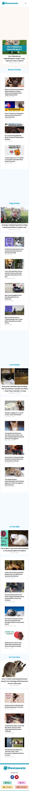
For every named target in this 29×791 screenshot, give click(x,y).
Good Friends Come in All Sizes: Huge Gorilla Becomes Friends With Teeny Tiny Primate (14, 597)
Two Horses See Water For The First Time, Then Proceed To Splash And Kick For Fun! (14, 752)
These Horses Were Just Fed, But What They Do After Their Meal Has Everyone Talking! (14, 728)
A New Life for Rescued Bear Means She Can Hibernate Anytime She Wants (14, 574)
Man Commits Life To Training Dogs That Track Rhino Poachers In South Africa (13, 320)
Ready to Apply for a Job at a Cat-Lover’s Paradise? (14, 414)
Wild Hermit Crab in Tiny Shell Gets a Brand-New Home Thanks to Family (13, 644)
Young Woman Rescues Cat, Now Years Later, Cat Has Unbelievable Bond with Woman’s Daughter (14, 436)
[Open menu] (25, 3)
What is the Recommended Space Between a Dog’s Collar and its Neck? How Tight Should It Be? (14, 92)
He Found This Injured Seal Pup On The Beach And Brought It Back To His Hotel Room (14, 621)
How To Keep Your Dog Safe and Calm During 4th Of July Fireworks (14, 115)
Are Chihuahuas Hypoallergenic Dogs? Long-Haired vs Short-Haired (14, 58)
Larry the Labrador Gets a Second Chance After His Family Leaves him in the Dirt (13, 274)
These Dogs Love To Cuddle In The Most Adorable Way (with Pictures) (14, 159)
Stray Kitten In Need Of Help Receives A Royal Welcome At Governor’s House (14, 459)
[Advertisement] (14, 23)
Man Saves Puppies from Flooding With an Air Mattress (13, 297)
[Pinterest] (17, 777)
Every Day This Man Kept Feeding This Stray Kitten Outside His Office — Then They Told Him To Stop (14, 388)
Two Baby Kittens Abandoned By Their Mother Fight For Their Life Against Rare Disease (14, 482)
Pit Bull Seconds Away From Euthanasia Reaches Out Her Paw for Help (14, 251)
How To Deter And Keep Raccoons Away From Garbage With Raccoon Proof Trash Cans (14, 681)
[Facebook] (12, 777)
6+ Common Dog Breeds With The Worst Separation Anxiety (14, 137)
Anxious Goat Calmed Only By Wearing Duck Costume (14, 706)
